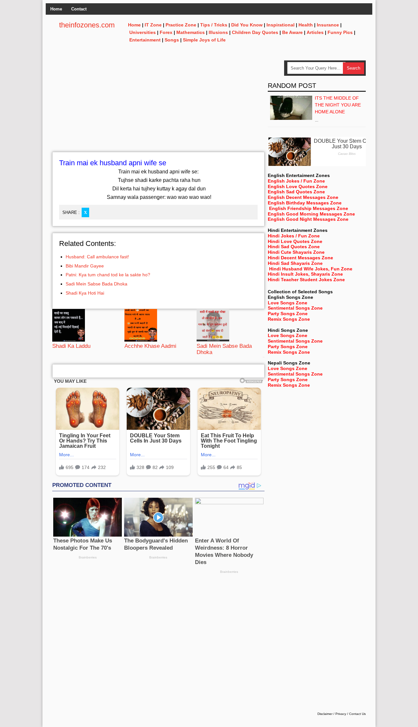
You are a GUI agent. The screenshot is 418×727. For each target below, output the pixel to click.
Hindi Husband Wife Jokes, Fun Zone (310, 268)
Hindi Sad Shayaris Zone (295, 263)
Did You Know (247, 24)
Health (305, 24)
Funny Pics (340, 32)
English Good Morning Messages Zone (311, 214)
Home (56, 9)
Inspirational (280, 24)
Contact (79, 9)
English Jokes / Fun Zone (296, 181)
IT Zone (153, 24)
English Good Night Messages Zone (308, 219)
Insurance (328, 24)
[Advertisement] (158, 106)
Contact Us (357, 714)
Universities (142, 32)
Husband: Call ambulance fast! (97, 256)
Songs (172, 39)
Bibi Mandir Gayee (85, 265)
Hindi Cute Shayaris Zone (296, 252)
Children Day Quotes (255, 32)
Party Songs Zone (288, 313)
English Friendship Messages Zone (308, 208)
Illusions (218, 32)
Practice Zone (181, 24)
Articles (315, 32)
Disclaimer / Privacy (331, 714)
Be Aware (292, 32)
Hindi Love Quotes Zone (295, 241)
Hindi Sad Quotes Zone (294, 246)
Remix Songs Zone (289, 319)
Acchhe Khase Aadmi (150, 346)
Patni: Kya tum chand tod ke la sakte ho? (108, 274)
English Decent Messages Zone (303, 197)
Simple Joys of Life (204, 39)
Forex (166, 32)
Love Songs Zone (287, 302)
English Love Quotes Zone (298, 186)
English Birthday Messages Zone (305, 202)
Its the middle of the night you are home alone (338, 104)
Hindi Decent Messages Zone (300, 257)
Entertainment (145, 39)
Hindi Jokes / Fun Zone (294, 235)
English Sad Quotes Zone (296, 191)
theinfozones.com (87, 25)
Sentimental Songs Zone (295, 308)
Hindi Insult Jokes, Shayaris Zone (305, 274)
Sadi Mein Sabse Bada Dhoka (96, 283)
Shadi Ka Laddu (71, 346)
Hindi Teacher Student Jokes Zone (306, 279)
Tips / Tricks (213, 24)
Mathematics (190, 32)
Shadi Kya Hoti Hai (85, 293)
